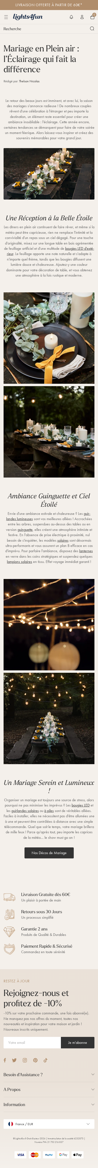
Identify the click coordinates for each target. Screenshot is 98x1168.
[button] (71, 17)
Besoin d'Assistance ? (23, 1074)
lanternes (86, 551)
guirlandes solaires (25, 810)
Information (14, 1104)
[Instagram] (25, 1060)
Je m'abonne (77, 1042)
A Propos (12, 1089)
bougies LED (81, 805)
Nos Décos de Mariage (49, 853)
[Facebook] (5, 1060)
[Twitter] (14, 1060)
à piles (49, 810)
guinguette (25, 529)
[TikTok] (46, 1060)
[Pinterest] (35, 1060)
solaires (63, 540)
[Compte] (82, 17)
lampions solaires (19, 561)
